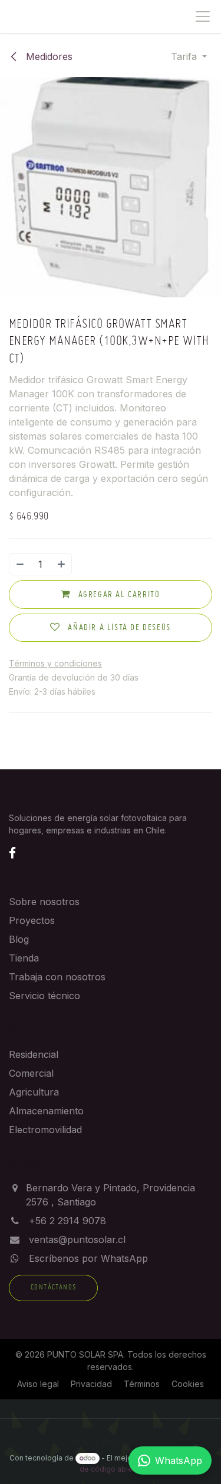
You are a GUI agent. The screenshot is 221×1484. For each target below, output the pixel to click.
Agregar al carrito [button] (117, 595)
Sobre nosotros (44, 901)
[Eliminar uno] (19, 564)
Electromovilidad (45, 1129)
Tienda (24, 958)
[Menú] (202, 16)
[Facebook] (12, 853)
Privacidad (91, 1384)
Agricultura (34, 1092)
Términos (142, 1384)
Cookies (187, 1384)
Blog (19, 939)
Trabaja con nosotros (57, 977)
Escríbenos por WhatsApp (88, 1258)
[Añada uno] (62, 564)
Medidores (47, 56)
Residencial (33, 1054)
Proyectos (32, 920)
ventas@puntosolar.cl (77, 1239)
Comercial (31, 1073)
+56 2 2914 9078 (67, 1221)
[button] (189, 56)
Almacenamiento (46, 1111)
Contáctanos (53, 1287)
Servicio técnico (44, 995)
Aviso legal (38, 1384)
